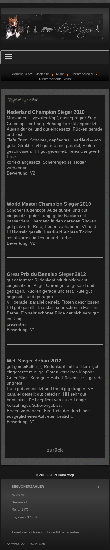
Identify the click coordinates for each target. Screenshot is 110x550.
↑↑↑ (100, 486)
